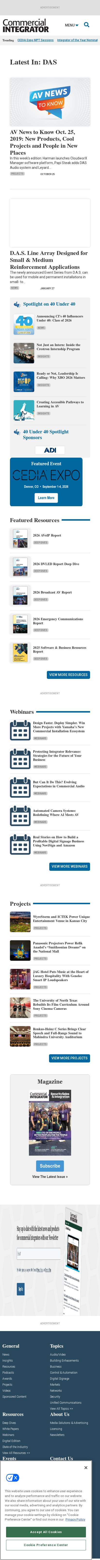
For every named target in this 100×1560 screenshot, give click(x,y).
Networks (56, 1390)
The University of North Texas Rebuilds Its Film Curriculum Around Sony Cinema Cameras (61, 1004)
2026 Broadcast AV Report (52, 592)
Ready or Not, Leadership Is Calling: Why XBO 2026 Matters (61, 375)
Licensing (56, 1429)
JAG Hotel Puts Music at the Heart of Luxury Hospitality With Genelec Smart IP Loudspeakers (61, 975)
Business (56, 1366)
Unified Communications (66, 1402)
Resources (8, 1366)
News (14, 288)
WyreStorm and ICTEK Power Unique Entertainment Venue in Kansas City (61, 918)
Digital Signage (59, 1378)
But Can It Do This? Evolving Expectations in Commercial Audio (58, 784)
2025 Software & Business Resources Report (59, 649)
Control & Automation (63, 1372)
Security (55, 1396)
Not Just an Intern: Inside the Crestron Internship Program (58, 346)
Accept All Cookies (46, 1532)
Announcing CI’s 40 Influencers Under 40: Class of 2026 (60, 318)
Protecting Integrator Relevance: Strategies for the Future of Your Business (57, 755)
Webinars (40, 738)
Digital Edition (11, 1441)
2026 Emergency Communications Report (58, 620)
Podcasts (8, 1372)
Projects (17, 173)
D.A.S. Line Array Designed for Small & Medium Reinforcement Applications (49, 259)
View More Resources (68, 675)
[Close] (86, 1467)
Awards (7, 1378)
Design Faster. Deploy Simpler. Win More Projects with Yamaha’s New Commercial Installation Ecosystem (59, 726)
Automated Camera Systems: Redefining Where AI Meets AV (56, 812)
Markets (55, 1384)
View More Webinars (70, 866)
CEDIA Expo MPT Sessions (35, 40)
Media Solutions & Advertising (69, 1423)
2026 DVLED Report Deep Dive (56, 563)
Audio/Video (58, 1354)
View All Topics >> (61, 1408)
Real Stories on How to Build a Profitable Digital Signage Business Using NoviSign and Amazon (58, 841)
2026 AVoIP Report (47, 535)
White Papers (10, 1429)
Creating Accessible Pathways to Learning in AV (60, 404)
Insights (43, 356)
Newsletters (57, 1435)
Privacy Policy (75, 1519)
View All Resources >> (16, 1453)
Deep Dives (40, 542)
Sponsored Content (14, 1396)
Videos (6, 1390)
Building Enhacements (64, 1360)
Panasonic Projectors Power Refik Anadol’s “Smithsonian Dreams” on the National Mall (59, 947)
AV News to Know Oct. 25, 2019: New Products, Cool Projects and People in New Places (44, 142)
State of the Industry (15, 1447)
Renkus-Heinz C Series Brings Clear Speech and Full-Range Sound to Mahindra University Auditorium (59, 1033)
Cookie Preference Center (46, 1545)
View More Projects (69, 1058)
